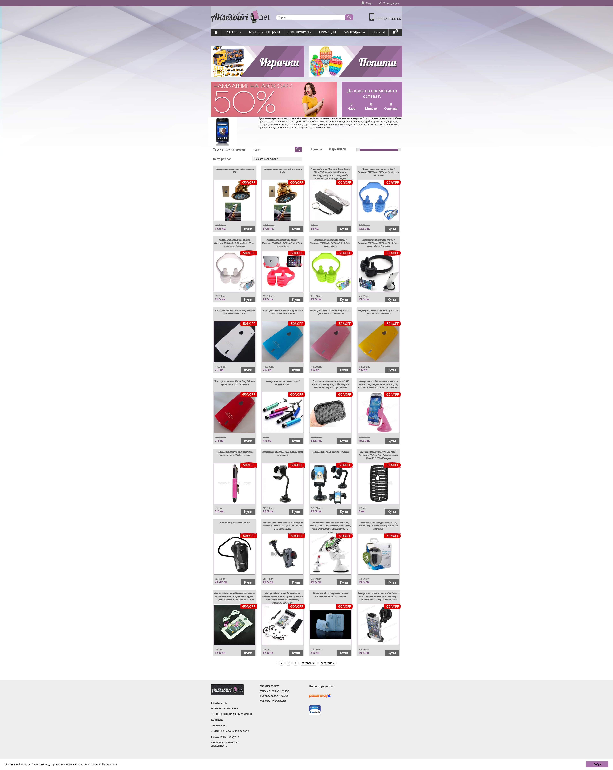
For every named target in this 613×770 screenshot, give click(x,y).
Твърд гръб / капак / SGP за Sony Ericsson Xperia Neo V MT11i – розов (330, 312)
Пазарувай (320, 696)
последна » (327, 663)
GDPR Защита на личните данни (231, 714)
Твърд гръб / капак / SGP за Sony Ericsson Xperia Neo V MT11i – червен (234, 383)
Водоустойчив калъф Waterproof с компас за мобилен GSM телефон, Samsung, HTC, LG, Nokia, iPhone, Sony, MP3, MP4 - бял (234, 596)
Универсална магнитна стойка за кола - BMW (283, 171)
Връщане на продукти (225, 736)
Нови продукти (299, 32)
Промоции (327, 32)
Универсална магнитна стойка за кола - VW (235, 171)
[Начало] (240, 17)
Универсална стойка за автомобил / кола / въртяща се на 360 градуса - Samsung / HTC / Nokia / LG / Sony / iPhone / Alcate (378, 596)
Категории (233, 32)
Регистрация (390, 3)
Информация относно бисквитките (225, 743)
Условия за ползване (224, 708)
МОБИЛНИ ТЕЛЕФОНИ (264, 32)
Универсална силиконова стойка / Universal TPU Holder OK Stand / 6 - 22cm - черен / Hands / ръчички (378, 243)
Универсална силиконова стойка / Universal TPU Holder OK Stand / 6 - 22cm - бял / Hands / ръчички (234, 243)
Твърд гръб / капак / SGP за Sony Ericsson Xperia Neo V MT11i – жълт (378, 312)
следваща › (308, 663)
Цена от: (317, 149)
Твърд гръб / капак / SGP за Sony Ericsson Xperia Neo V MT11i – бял (234, 312)
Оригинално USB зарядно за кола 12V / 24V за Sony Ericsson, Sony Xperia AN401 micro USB (378, 525)
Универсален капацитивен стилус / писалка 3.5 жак (282, 383)
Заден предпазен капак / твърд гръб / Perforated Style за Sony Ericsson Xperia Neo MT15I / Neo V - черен (378, 455)
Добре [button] (597, 764)
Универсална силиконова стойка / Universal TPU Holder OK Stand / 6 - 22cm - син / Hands (378, 172)
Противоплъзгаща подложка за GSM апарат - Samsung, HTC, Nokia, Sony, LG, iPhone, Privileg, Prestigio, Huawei (330, 384)
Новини (379, 32)
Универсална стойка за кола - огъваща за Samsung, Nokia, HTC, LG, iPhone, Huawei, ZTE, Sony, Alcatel (282, 525)
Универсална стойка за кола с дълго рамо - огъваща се (282, 453)
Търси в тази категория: (229, 149)
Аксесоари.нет (227, 689)
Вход (368, 3)
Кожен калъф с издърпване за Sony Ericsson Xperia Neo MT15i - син (330, 595)
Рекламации (219, 725)
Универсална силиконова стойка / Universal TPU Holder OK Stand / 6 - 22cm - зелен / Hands (330, 243)
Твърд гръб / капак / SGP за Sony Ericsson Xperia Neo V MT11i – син (282, 312)
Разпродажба (354, 32)
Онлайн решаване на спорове (230, 731)
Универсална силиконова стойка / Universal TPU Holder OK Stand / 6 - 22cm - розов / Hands (282, 243)
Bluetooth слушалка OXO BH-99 (234, 522)
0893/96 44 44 (388, 19)
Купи (248, 228)
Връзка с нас (219, 702)
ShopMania (315, 710)
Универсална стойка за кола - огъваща (330, 451)
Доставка (217, 719)
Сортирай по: (222, 159)
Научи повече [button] (110, 764)
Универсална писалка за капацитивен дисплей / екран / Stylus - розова (235, 453)
